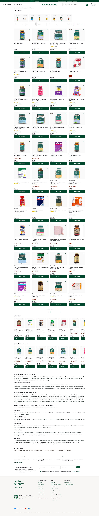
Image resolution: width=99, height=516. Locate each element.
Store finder (69, 1)
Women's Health (61, 450)
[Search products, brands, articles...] (87, 4)
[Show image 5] (78, 206)
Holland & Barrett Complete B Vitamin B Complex (34, 434)
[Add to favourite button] (29, 30)
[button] (19, 24)
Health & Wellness (17, 4)
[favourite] (23, 319)
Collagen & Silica (21, 450)
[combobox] (74, 4)
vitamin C (42, 442)
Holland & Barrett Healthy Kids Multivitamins (55, 412)
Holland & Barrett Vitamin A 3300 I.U (28, 419)
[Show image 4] (77, 206)
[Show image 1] (39, 178)
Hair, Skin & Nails (30, 450)
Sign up (78, 466)
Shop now (37, 1)
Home (15, 8)
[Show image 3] (59, 178)
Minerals (48, 450)
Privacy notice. (76, 471)
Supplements (54, 450)
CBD (15, 450)
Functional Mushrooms (39, 450)
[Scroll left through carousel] (15, 329)
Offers (9, 4)
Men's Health (69, 450)
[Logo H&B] (49, 5)
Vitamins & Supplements (23, 8)
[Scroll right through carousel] (84, 329)
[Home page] (49, 4)
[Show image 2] (40, 178)
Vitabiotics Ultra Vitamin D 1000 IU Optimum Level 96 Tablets (68, 398)
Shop (4, 4)
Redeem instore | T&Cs (62, 1)
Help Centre (75, 1)
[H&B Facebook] (14, 491)
